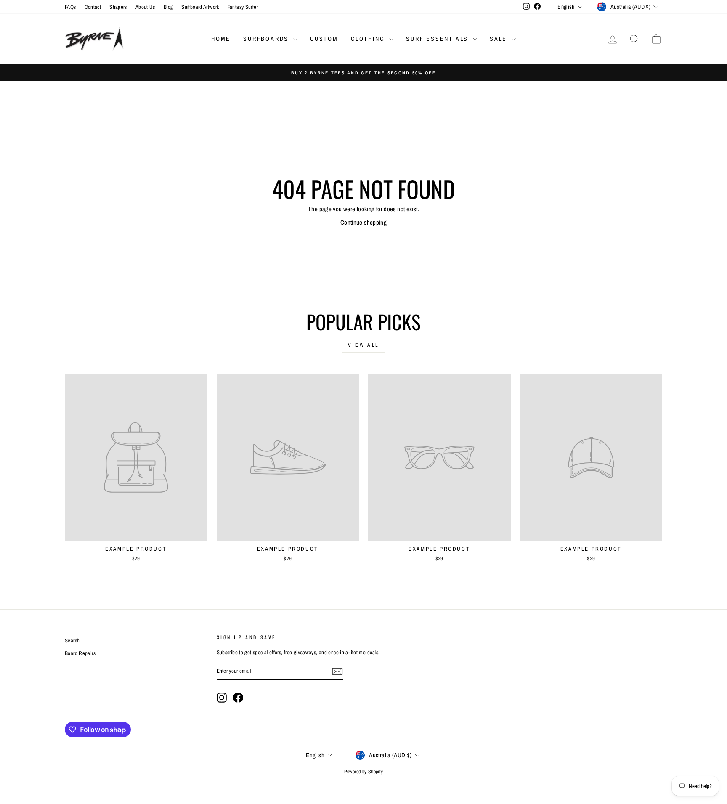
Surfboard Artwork (200, 7)
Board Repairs (80, 653)
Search (72, 640)
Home (221, 38)
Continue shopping (363, 222)
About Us (145, 7)
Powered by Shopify (363, 771)
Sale (499, 38)
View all (363, 345)
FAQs (70, 7)
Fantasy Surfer (243, 7)
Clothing (369, 38)
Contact (93, 7)
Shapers (118, 7)
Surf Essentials (438, 38)
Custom (324, 38)
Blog (168, 7)
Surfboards (267, 38)
